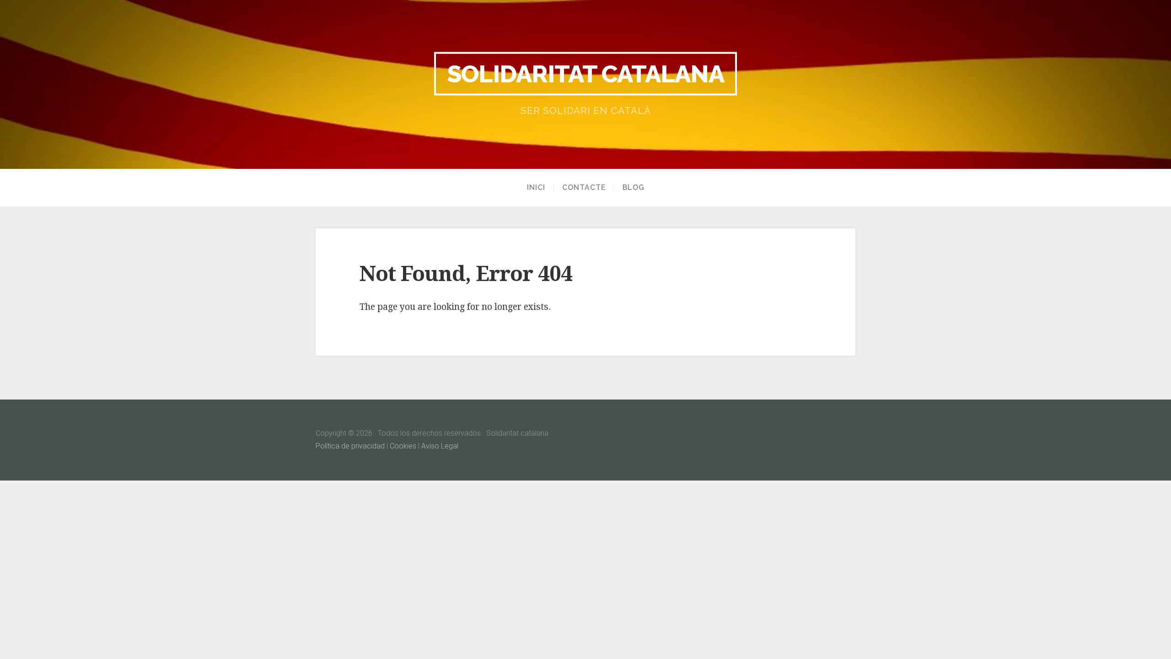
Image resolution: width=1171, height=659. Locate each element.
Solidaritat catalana (585, 73)
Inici (536, 188)
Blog (634, 188)
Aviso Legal (439, 446)
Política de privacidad (350, 446)
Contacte (584, 188)
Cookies (403, 446)
